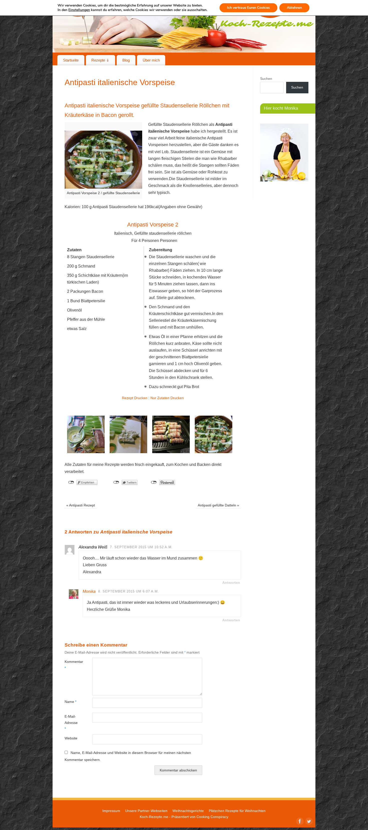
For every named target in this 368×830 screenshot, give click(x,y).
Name (70, 702)
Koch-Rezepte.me (154, 817)
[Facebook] (299, 820)
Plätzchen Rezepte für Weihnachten (237, 811)
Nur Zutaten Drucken (167, 398)
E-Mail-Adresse (71, 722)
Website (71, 738)
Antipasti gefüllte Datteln (218, 505)
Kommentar (71, 665)
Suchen (266, 79)
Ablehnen (294, 7)
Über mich (151, 60)
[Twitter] (308, 820)
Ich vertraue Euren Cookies (248, 7)
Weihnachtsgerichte (188, 811)
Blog (126, 60)
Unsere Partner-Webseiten (146, 811)
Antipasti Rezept (80, 505)
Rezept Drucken (134, 398)
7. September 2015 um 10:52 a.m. (141, 547)
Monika (89, 591)
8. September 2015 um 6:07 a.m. (128, 591)
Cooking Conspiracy (212, 817)
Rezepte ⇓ (100, 60)
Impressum (111, 811)
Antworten (231, 583)
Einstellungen (79, 10)
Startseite (71, 60)
